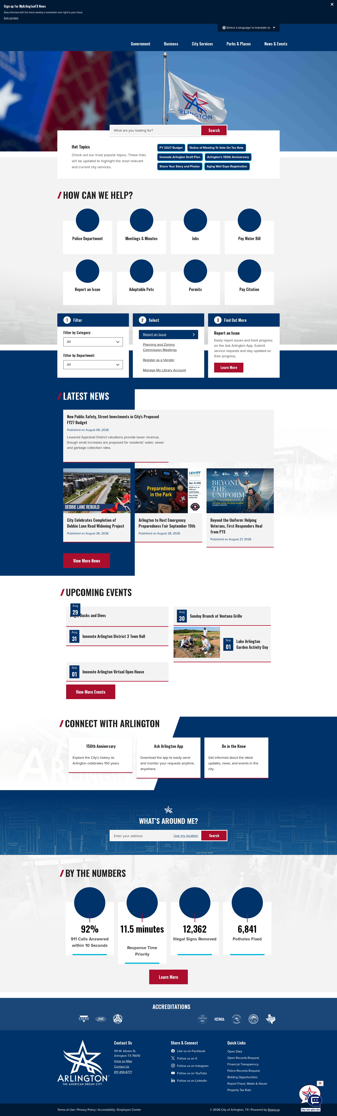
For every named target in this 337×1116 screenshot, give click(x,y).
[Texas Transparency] (66, 1019)
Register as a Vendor (158, 360)
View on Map (123, 1061)
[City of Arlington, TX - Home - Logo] (73, 41)
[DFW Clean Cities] (253, 1019)
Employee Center (129, 1109)
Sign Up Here (11, 18)
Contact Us (121, 1066)
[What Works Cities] (185, 1019)
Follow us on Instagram (192, 1066)
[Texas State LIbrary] (134, 1019)
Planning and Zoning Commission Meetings (160, 347)
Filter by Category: (77, 332)
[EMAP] (100, 1019)
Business (171, 44)
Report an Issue (154, 334)
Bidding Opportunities (242, 1077)
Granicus (274, 1109)
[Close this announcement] (332, 4)
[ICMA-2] (219, 1019)
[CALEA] (83, 1019)
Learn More (229, 367)
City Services (202, 44)
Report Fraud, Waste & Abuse (247, 1083)
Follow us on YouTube (192, 1073)
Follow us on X (187, 1058)
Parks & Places (239, 44)
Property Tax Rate (239, 1090)
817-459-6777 (123, 1072)
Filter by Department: (79, 355)
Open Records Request (243, 1058)
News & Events (275, 44)
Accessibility (106, 1109)
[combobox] (248, 28)
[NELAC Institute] (236, 1019)
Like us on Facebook (191, 1051)
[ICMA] (202, 1019)
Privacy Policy (86, 1109)
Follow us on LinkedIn (192, 1080)
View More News (86, 560)
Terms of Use (66, 1109)
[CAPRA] (168, 1019)
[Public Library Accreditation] (270, 1019)
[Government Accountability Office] (151, 1019)
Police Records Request (243, 1070)
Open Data (234, 1051)
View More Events (91, 692)
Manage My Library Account (164, 370)
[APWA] (117, 1019)
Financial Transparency (243, 1064)
